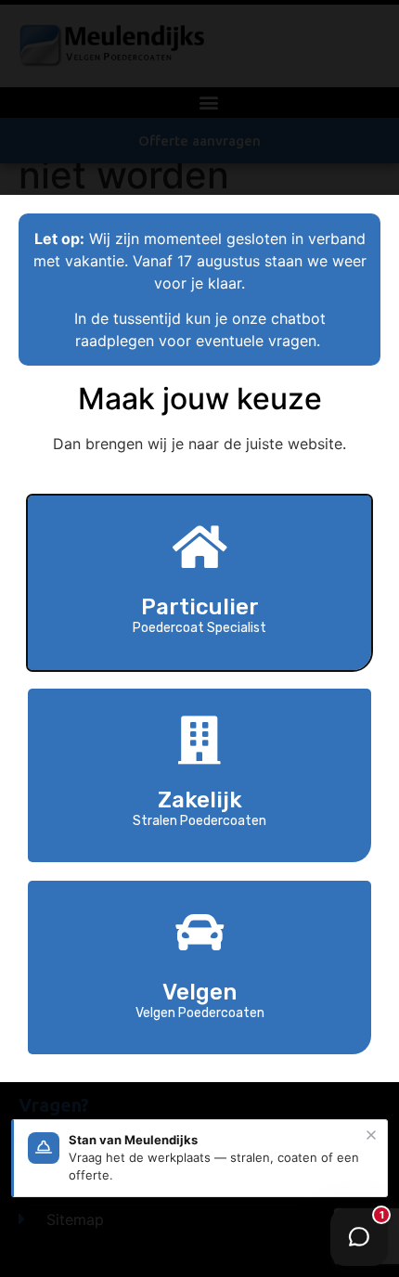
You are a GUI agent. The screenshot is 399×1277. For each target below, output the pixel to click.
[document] (199, 638)
